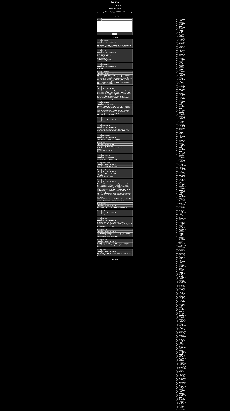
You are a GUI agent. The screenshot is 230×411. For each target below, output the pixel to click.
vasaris (181, 27)
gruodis (181, 30)
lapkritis (181, 31)
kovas (180, 26)
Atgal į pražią (115, 15)
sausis (181, 28)
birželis (181, 22)
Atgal (112, 37)
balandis (181, 24)
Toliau (116, 37)
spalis (180, 32)
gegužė (181, 23)
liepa (180, 20)
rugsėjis (181, 48)
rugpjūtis (181, 19)
